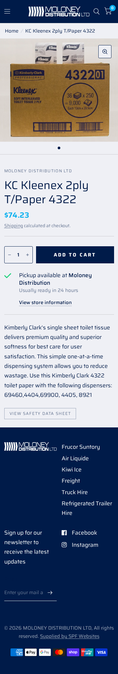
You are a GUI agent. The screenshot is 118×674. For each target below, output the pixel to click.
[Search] (96, 11)
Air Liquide (75, 458)
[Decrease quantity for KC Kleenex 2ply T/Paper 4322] (9, 255)
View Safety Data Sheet (40, 413)
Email (11, 579)
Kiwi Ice (72, 469)
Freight (71, 480)
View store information (45, 302)
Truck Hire (75, 492)
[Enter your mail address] (50, 592)
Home (11, 31)
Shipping (13, 225)
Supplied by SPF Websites (69, 636)
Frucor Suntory (81, 446)
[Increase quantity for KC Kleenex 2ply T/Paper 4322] (27, 255)
